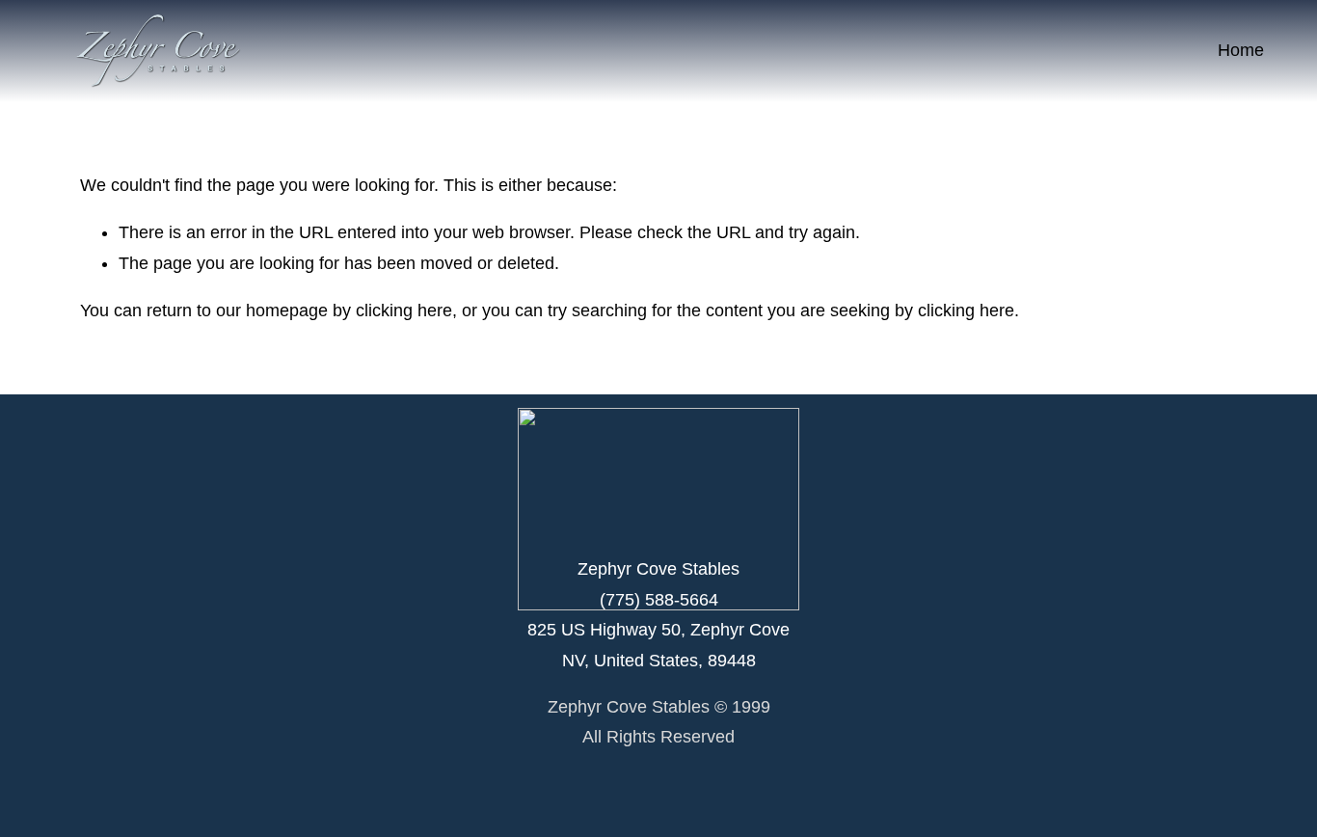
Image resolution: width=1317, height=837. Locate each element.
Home (1241, 50)
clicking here (404, 310)
